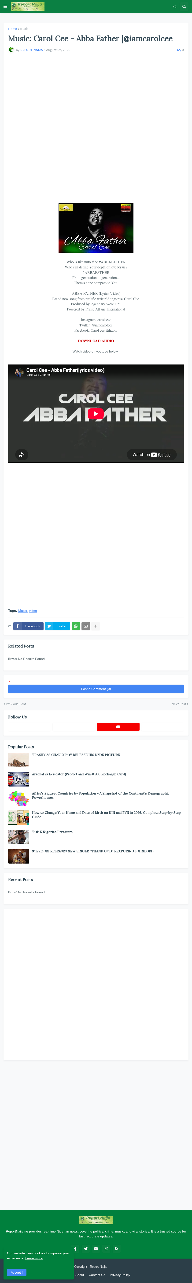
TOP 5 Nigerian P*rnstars (52, 832)
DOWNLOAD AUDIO (96, 340)
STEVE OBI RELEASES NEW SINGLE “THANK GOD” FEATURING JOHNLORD (93, 851)
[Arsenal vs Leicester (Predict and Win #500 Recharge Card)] (18, 779)
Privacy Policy (120, 1275)
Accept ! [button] (17, 1272)
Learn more (34, 1258)
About (79, 1275)
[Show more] (95, 626)
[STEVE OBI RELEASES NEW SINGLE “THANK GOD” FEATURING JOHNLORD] (18, 856)
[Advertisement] (96, 130)
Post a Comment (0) (96, 689)
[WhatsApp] (76, 626)
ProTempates (116, 1266)
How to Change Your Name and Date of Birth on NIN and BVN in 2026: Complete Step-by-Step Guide (106, 814)
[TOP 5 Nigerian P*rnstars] (18, 837)
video (33, 610)
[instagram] (106, 1249)
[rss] (117, 1249)
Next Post (179, 703)
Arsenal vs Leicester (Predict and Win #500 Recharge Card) (79, 774)
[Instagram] (162, 727)
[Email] (85, 626)
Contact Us (97, 1275)
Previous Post (16, 703)
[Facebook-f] (29, 727)
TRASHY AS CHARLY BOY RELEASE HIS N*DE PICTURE (76, 755)
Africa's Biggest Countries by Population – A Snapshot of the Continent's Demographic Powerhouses (100, 795)
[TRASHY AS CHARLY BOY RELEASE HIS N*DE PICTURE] (18, 760)
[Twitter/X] (74, 727)
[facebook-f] (75, 1249)
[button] (5, 6)
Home (12, 28)
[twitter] (86, 1249)
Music (24, 28)
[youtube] (118, 727)
